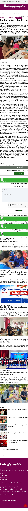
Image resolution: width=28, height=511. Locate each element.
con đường (7, 165)
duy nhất (12, 165)
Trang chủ (4, 13)
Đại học (2, 165)
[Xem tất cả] (2, 7)
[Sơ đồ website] (14, 2)
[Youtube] (19, 2)
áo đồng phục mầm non (11, 449)
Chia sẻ (18, 17)
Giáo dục (9, 13)
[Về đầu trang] (25, 505)
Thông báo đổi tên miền (8, 500)
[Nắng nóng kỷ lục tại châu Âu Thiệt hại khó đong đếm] (3, 435)
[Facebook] (16, 2)
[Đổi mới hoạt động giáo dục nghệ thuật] (3, 419)
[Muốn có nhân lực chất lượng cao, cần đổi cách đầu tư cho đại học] (3, 427)
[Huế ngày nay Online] (16, 7)
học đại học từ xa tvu (6, 452)
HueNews (22, 2)
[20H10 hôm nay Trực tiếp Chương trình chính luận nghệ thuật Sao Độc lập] (3, 443)
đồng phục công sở (7, 455)
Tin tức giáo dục (16, 13)
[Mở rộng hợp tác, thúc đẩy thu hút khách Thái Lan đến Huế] (3, 412)
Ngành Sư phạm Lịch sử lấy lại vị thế (11, 29)
